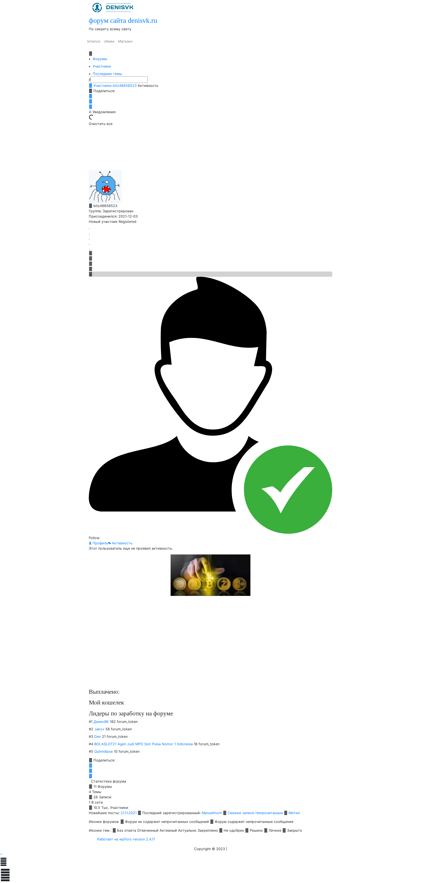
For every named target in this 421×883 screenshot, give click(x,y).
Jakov (99, 729)
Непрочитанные (269, 813)
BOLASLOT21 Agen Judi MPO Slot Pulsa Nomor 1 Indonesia (143, 744)
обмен (109, 41)
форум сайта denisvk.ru (123, 20)
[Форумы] (90, 85)
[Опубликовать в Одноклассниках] (90, 106)
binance (93, 41)
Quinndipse (103, 751)
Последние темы (107, 73)
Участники (102, 66)
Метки (294, 813)
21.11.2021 (129, 813)
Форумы (100, 59)
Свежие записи (241, 813)
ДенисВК (101, 721)
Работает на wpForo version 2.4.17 (125, 839)
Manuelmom (212, 813)
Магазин (125, 41)
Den (97, 736)
